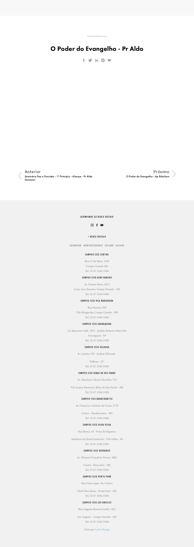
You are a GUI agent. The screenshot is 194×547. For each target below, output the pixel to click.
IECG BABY (109, 245)
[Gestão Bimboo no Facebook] (97, 225)
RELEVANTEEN (75, 245)
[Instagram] (92, 225)
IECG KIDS (120, 245)
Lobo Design (102, 529)
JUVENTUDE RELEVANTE (93, 245)
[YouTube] (101, 225)
